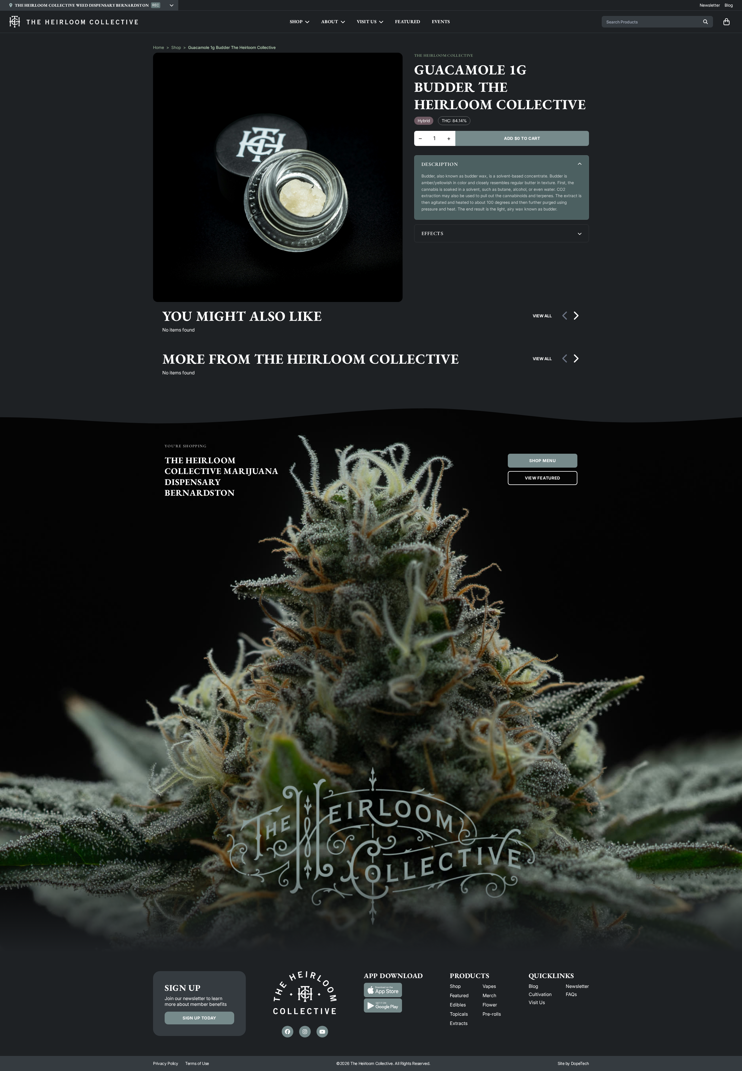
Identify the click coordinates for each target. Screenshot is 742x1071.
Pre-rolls (492, 1014)
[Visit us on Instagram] (305, 1031)
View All (542, 315)
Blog (533, 986)
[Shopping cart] (726, 21)
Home (158, 47)
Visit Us (537, 1002)
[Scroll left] (565, 316)
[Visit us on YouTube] (322, 1031)
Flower (490, 1005)
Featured (459, 995)
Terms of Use (197, 1063)
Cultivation (540, 994)
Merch (489, 995)
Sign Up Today (199, 1017)
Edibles (458, 1005)
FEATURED (407, 22)
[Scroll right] (576, 316)
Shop (176, 47)
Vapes (489, 986)
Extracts (459, 1023)
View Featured (542, 477)
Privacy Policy (165, 1063)
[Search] (705, 21)
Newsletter (577, 986)
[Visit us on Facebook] (287, 1031)
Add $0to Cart (522, 138)
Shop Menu (542, 460)
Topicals (459, 1014)
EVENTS (441, 22)
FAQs (571, 994)
